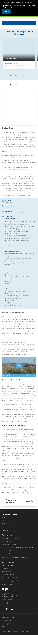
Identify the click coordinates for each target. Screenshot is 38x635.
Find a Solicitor (7, 565)
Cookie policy (6, 624)
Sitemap (5, 627)
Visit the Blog (6, 554)
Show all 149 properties (17, 76)
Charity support (7, 584)
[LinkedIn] (12, 609)
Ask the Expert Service (10, 578)
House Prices (6, 541)
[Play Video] (3, 375)
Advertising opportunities (11, 581)
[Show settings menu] (31, 375)
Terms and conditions (10, 617)
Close (5, 11)
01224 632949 (7, 600)
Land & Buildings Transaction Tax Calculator (18, 548)
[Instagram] (7, 609)
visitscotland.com (24, 492)
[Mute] (27, 375)
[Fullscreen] (34, 375)
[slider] (17, 375)
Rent (3, 521)
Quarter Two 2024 (18, 263)
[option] (19, 53)
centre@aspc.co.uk (9, 603)
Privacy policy (7, 620)
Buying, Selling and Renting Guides (14, 557)
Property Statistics (8, 575)
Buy (3, 517)
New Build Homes (8, 527)
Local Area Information (10, 538)
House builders (7, 551)
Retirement (6, 530)
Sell (3, 524)
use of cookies (27, 7)
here (32, 253)
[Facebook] (3, 609)
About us (5, 568)
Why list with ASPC (9, 571)
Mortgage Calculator (9, 544)
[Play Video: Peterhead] (19, 365)
